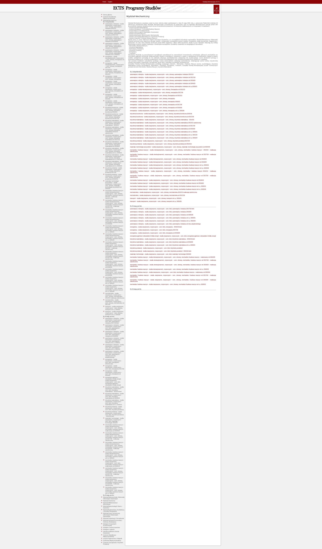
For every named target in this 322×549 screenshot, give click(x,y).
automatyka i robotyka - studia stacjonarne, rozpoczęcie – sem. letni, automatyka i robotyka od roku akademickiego (114, 354)
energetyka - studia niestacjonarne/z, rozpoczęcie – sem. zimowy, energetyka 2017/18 (114, 65)
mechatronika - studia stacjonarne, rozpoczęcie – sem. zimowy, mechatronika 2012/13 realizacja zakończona (114, 296)
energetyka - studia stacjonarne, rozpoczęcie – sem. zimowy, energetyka (113, 77)
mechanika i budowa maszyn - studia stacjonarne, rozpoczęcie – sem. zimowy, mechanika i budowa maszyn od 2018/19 (114, 264)
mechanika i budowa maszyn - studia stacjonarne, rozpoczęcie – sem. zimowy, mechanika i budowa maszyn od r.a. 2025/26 (114, 288)
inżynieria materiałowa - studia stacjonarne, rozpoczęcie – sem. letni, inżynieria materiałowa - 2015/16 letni (114, 389)
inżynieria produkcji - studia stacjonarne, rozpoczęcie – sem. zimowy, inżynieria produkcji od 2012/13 (113, 177)
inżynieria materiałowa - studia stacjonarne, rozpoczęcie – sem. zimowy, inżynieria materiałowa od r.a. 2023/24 (114, 164)
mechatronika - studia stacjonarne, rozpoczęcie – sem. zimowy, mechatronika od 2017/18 (114, 302)
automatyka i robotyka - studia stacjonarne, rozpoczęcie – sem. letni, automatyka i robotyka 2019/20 (114, 327)
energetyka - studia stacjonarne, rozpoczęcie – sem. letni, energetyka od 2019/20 (113, 373)
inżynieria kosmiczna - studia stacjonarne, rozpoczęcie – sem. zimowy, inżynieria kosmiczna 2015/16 (114, 110)
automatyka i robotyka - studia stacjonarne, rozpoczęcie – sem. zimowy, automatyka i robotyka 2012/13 (114, 26)
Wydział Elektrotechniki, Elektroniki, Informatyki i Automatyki (114, 497)
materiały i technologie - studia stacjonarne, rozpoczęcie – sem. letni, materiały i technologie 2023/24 (114, 420)
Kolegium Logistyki (108, 529)
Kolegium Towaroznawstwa (111, 527)
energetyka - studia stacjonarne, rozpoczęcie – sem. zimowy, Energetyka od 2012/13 (114, 72)
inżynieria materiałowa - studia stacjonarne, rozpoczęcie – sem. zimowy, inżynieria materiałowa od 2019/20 (114, 144)
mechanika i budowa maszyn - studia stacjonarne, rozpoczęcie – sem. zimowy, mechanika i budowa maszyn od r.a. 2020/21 (114, 280)
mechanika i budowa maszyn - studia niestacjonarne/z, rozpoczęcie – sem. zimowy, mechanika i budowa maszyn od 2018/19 (114, 213)
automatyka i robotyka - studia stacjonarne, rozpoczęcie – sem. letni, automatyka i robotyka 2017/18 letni (114, 321)
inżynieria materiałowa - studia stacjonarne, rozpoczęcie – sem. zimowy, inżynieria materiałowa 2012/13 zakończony (114, 130)
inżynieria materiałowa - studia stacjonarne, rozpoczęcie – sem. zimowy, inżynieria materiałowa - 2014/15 (114, 123)
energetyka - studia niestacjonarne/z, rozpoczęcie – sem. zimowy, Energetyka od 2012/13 (114, 59)
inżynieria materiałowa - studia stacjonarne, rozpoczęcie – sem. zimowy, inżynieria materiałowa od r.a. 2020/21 (114, 151)
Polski (104, 2)
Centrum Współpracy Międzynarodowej (109, 535)
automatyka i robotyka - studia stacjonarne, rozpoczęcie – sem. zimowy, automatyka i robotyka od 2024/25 (114, 46)
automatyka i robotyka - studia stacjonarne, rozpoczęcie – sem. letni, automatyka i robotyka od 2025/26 (114, 334)
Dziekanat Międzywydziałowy (112, 540)
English (110, 2)
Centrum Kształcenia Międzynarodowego (109, 17)
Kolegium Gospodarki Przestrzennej (109, 524)
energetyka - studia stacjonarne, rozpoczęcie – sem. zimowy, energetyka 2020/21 (113, 83)
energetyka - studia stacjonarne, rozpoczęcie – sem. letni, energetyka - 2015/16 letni (113, 362)
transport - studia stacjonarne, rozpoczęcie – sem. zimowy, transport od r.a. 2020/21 (114, 308)
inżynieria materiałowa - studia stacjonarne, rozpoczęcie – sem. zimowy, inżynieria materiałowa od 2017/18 (114, 137)
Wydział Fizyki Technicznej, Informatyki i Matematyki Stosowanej (111, 515)
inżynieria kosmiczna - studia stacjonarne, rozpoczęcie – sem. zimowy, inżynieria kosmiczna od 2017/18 (114, 116)
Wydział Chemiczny (109, 501)
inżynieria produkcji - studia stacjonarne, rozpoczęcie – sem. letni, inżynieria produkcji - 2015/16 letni (114, 414)
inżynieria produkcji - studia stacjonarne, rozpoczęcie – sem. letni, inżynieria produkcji (114, 408)
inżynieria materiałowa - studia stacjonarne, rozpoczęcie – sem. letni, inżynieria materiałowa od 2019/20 (114, 396)
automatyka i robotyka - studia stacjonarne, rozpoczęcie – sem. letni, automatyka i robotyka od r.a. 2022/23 (114, 347)
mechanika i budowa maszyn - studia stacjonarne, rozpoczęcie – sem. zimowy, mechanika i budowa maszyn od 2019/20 (114, 272)
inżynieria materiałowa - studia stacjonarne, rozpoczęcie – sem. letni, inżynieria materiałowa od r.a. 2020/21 (114, 402)
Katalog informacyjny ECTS (211, 2)
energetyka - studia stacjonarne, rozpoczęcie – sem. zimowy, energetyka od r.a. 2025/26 (114, 103)
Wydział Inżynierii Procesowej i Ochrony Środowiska (112, 521)
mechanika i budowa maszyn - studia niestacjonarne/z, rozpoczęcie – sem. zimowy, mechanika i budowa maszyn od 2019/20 (114, 221)
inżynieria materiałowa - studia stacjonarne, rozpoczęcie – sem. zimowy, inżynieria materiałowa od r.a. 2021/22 (114, 157)
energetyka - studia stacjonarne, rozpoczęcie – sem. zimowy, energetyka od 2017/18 (114, 90)
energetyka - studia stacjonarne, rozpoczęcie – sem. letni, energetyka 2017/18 (114, 367)
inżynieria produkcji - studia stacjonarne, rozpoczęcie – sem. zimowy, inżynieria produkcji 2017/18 (113, 170)
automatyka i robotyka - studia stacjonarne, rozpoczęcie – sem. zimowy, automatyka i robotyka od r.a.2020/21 (114, 52)
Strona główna (107, 14)
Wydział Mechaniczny (109, 20)
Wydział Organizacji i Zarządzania (113, 518)
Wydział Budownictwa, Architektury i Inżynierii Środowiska (113, 510)
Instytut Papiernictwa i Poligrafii (112, 538)
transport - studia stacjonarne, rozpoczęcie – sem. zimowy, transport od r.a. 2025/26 (114, 313)
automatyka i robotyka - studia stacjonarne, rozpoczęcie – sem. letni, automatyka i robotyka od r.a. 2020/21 (114, 340)
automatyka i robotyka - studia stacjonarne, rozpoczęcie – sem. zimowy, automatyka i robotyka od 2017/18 (114, 33)
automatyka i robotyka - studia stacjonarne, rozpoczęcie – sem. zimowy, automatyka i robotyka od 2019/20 (114, 39)
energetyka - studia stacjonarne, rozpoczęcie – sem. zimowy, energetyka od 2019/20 (114, 97)
